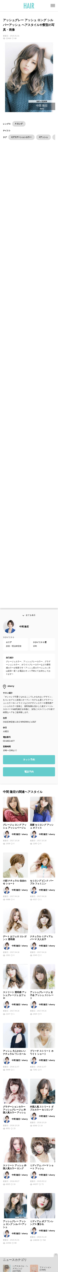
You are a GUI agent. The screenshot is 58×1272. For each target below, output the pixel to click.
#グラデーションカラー (21, 137)
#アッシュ (43, 137)
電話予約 (29, 777)
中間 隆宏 (24, 632)
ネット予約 (29, 765)
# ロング (19, 124)
